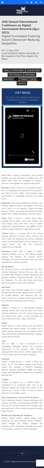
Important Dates (33, 70)
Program (24, 79)
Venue (33, 79)
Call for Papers (18, 70)
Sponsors (21, 83)
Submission (30, 74)
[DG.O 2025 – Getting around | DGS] (22, 10)
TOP (22, 453)
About (6, 70)
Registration (8, 79)
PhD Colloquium (15, 74)
